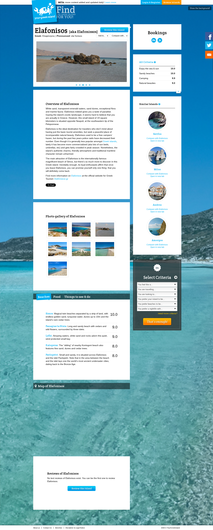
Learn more (110, 2)
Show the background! (200, 8)
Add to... (101, 36)
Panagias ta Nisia (56, 326)
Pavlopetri (52, 354)
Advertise (58, 528)
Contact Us (47, 528)
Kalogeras (52, 345)
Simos (49, 313)
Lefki (49, 335)
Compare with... (118, 36)
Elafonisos (76, 175)
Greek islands (109, 141)
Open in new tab (157, 141)
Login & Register (151, 2)
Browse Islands (171, 2)
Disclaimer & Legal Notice (75, 528)
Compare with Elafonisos (157, 138)
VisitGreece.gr (61, 179)
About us (36, 528)
